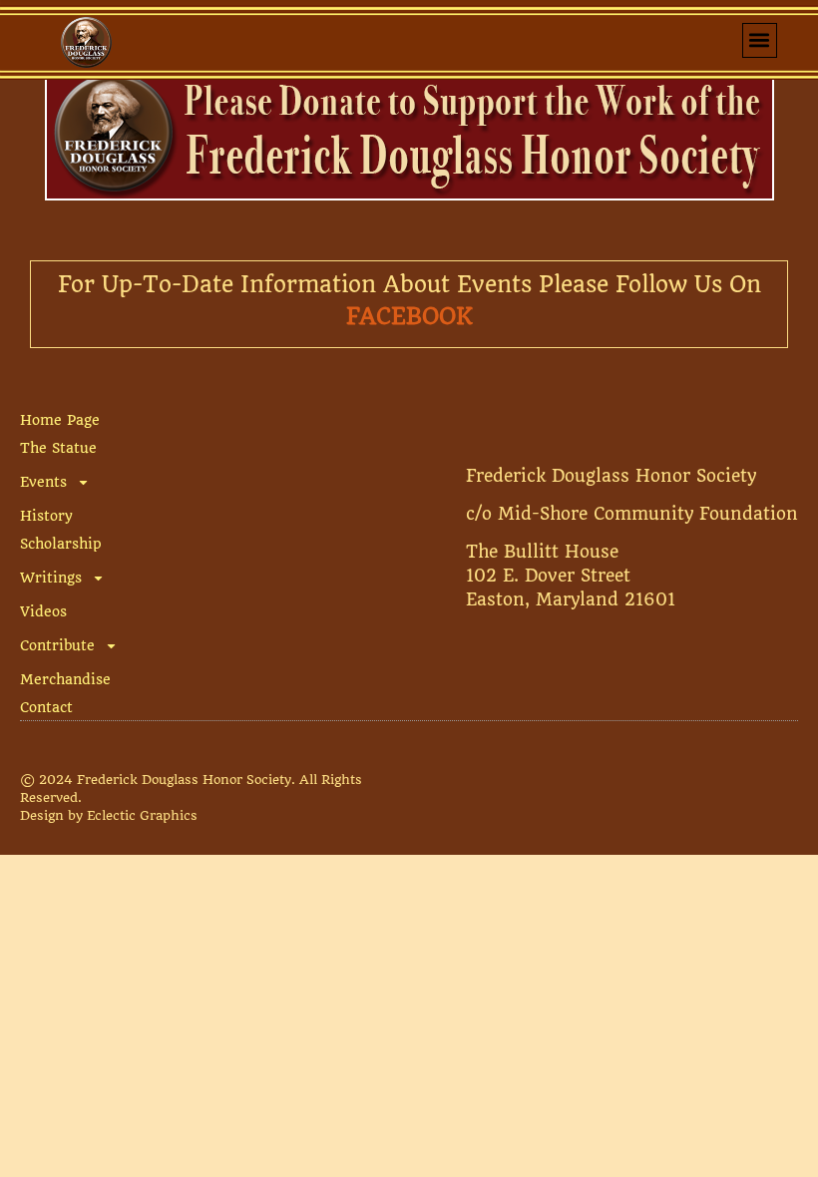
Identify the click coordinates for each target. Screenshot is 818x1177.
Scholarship (61, 544)
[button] (759, 40)
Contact (46, 707)
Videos (43, 611)
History (46, 516)
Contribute (57, 645)
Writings (51, 578)
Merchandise (65, 679)
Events (43, 482)
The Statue (58, 448)
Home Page (60, 420)
